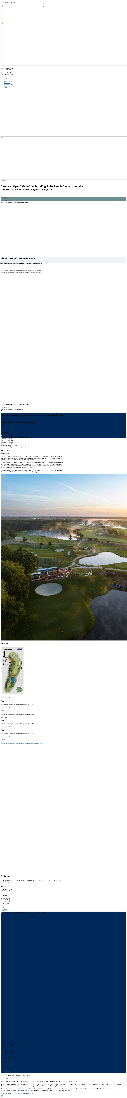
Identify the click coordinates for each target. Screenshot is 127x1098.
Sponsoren (7, 86)
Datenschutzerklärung (10, 1072)
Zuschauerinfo (8, 81)
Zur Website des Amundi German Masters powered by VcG (17, 1093)
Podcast (6, 87)
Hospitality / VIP (8, 84)
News (5, 78)
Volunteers (7, 83)
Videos (6, 80)
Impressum (7, 1071)
